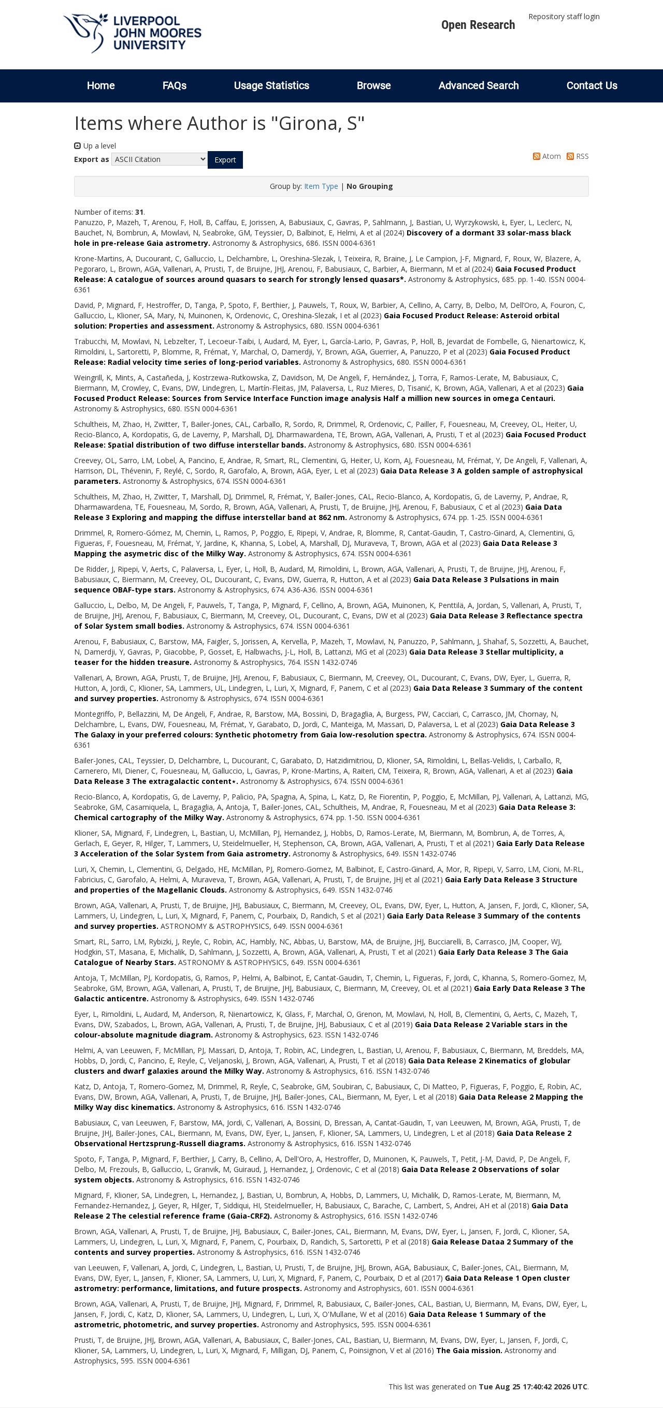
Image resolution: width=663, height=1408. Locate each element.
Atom (550, 156)
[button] (225, 160)
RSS (581, 156)
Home (101, 85)
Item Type (321, 186)
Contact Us (592, 85)
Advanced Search (479, 85)
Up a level (98, 146)
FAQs (174, 85)
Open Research (478, 25)
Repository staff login (564, 16)
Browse (374, 85)
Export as (91, 159)
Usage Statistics (271, 85)
